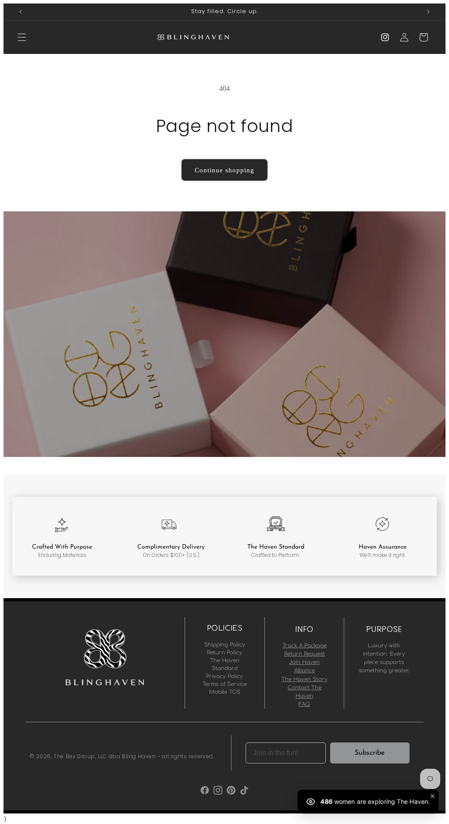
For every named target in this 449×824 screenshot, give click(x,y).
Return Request (304, 654)
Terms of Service (225, 684)
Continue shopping (224, 170)
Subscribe (370, 752)
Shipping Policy (224, 645)
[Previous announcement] (20, 12)
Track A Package (304, 645)
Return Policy (224, 652)
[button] (22, 37)
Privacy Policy (224, 676)
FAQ (304, 704)
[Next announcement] (428, 12)
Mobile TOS (224, 692)
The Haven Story (305, 679)
